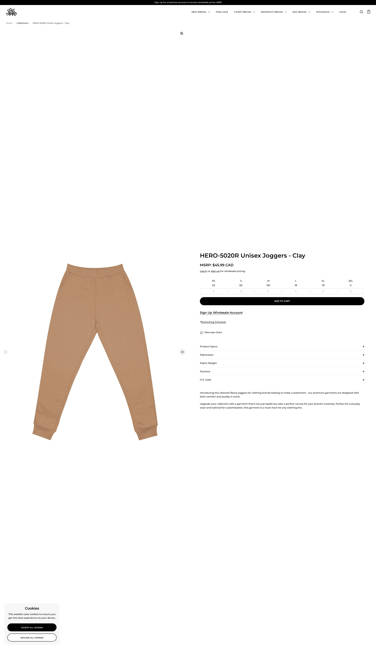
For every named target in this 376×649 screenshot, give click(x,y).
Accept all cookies (32, 627)
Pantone (205, 371)
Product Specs (208, 346)
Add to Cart (282, 301)
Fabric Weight (208, 363)
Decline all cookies (32, 637)
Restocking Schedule (213, 322)
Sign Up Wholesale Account (221, 312)
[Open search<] (361, 11)
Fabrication (207, 354)
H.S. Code (205, 379)
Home (9, 23)
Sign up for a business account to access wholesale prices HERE (188, 2)
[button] (6, 352)
